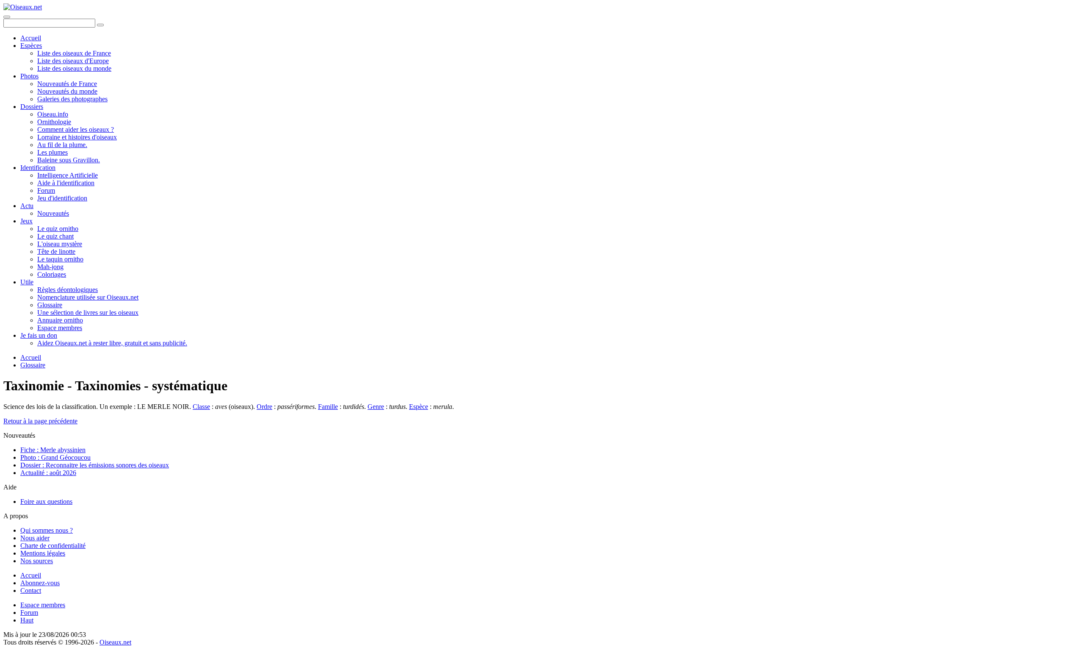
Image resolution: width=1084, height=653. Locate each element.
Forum (46, 190)
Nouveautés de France (67, 83)
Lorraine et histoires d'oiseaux (77, 137)
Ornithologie (54, 121)
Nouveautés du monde (67, 91)
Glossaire (49, 304)
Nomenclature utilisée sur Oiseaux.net (87, 297)
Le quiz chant (55, 236)
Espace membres (59, 327)
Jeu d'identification (62, 198)
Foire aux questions (46, 501)
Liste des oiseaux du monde (74, 68)
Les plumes (52, 152)
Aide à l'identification (65, 182)
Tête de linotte (56, 251)
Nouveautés (53, 213)
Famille (328, 406)
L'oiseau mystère (59, 243)
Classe (201, 406)
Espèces (31, 45)
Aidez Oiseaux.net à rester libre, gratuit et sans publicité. (112, 343)
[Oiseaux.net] (22, 7)
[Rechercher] (100, 25)
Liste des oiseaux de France (74, 53)
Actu (26, 205)
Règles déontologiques (67, 289)
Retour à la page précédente (40, 421)
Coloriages (51, 274)
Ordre (264, 406)
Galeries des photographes (72, 99)
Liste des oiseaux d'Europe (73, 60)
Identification (37, 167)
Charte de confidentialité (53, 545)
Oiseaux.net (115, 642)
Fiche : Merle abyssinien (53, 449)
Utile (26, 282)
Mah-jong (50, 266)
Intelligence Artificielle (67, 175)
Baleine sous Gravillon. (68, 160)
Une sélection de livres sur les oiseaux (87, 312)
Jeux (26, 221)
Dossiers (31, 106)
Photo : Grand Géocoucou (55, 457)
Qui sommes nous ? (46, 530)
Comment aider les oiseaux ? (75, 129)
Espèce (418, 406)
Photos (29, 76)
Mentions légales (42, 553)
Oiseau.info (52, 114)
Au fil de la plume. (62, 144)
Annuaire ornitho (60, 320)
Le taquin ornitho (60, 259)
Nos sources (36, 560)
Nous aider (35, 538)
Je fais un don (38, 335)
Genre (376, 406)
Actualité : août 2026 (48, 472)
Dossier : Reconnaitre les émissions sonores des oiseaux (94, 465)
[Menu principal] (6, 17)
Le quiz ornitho (57, 228)
